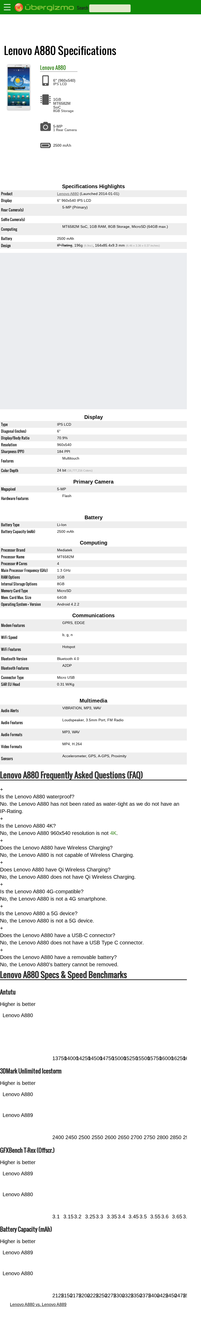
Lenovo (47, 67)
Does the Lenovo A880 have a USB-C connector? (57, 935)
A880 (60, 67)
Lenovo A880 (68, 194)
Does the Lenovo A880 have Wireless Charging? (56, 848)
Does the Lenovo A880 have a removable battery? (58, 957)
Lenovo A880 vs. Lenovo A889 (38, 1304)
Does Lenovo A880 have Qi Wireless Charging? (55, 869)
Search (82, 8)
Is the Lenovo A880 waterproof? (37, 796)
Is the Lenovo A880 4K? (28, 826)
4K (113, 833)
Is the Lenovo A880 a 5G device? (38, 913)
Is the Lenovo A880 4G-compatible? (41, 891)
